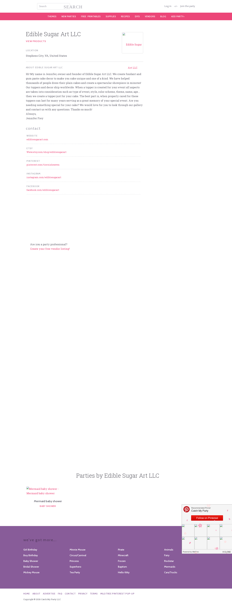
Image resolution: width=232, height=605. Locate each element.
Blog (163, 16)
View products (36, 41)
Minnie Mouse (77, 549)
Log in (167, 6)
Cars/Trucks (170, 572)
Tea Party (75, 572)
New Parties (69, 16)
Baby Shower (48, 506)
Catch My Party (116, 6)
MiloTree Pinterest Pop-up (117, 593)
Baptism (122, 566)
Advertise (49, 593)
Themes (52, 16)
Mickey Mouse (31, 572)
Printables (91, 16)
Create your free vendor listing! (50, 248)
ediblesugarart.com (37, 139)
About (37, 593)
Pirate (121, 549)
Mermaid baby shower (48, 501)
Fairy (166, 555)
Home (26, 593)
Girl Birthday (30, 549)
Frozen (122, 561)
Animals (168, 549)
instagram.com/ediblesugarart (44, 177)
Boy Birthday (30, 555)
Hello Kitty (123, 572)
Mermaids (169, 566)
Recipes (125, 16)
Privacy (82, 593)
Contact (70, 593)
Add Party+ (178, 16)
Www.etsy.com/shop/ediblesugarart (46, 152)
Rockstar (169, 561)
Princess (74, 561)
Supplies (111, 16)
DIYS (137, 16)
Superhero (75, 566)
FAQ (60, 593)
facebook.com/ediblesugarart (43, 189)
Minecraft (123, 555)
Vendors (150, 16)
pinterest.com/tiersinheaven (43, 164)
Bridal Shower (31, 566)
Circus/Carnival (78, 555)
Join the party (187, 6)
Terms (94, 593)
